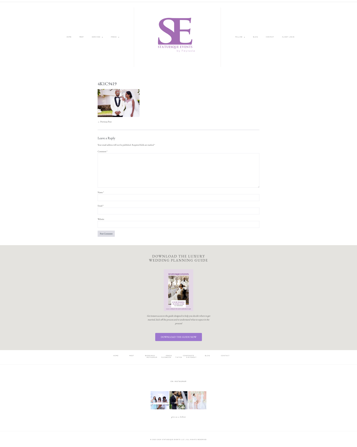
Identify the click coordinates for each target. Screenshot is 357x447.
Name (101, 192)
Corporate (188, 355)
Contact (270, 37)
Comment (102, 151)
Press (114, 37)
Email (101, 205)
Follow (239, 37)
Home (69, 37)
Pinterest (191, 357)
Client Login (288, 37)
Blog (255, 37)
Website (101, 219)
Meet (81, 37)
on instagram (179, 381)
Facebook (166, 357)
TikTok (178, 357)
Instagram (151, 357)
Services (96, 37)
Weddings (150, 355)
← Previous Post (105, 121)
